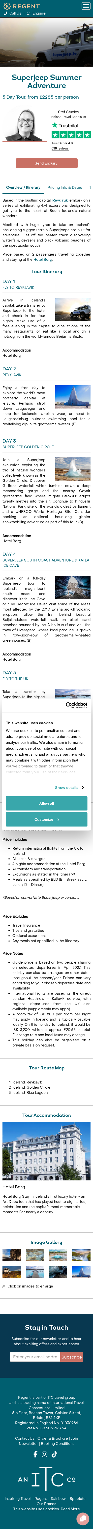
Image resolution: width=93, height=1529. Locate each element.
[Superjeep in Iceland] (11, 1272)
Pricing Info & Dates (65, 187)
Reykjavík (60, 200)
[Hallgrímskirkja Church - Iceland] (81, 1272)
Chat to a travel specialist (47, 163)
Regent (40, 1498)
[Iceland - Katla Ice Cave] (58, 1272)
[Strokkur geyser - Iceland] (58, 1255)
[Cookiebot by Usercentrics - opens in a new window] (66, 705)
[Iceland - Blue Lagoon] (35, 1272)
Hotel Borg (42, 259)
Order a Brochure (52, 1438)
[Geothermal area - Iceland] (35, 1255)
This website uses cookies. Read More (46, 1509)
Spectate (78, 1498)
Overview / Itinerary (23, 187)
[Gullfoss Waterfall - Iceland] (81, 1255)
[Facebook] (35, 1455)
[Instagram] (44, 1455)
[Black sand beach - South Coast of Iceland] (11, 1255)
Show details (66, 787)
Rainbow (58, 1498)
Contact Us (24, 1438)
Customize (43, 819)
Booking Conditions (57, 1443)
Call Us (15, 13)
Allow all (46, 803)
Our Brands (46, 1504)
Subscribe (72, 1357)
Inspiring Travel (18, 1498)
